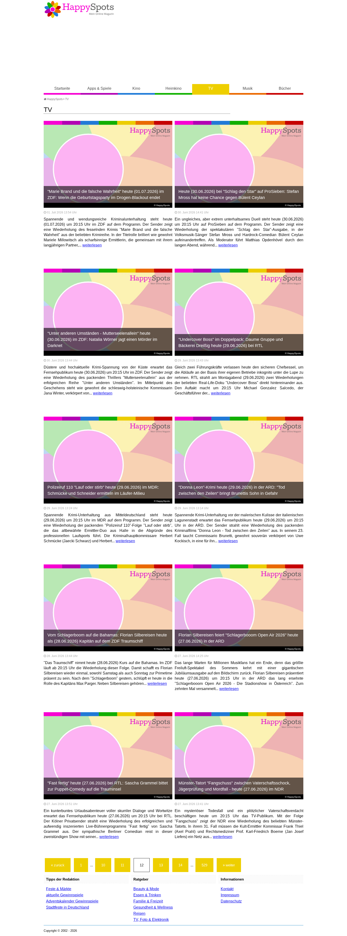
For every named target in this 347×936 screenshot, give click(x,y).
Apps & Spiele (99, 88)
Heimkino (173, 88)
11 (122, 865)
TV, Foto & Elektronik (151, 920)
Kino (136, 88)
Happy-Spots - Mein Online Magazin (79, 9)
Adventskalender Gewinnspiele (72, 901)
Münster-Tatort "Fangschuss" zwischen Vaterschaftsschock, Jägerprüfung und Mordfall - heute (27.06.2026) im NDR (234, 786)
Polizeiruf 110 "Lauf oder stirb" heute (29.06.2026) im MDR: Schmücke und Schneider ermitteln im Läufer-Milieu (103, 490)
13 (161, 865)
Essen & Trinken (147, 895)
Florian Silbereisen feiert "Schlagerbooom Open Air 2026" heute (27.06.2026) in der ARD (238, 638)
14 (180, 865)
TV (210, 88)
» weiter (229, 865)
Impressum (230, 895)
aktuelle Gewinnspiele (64, 895)
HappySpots (54, 99)
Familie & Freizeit (148, 901)
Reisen (139, 913)
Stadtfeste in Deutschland (67, 907)
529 (204, 865)
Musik (248, 88)
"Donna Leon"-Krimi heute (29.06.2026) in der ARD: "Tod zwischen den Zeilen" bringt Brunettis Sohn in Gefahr (231, 490)
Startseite (62, 88)
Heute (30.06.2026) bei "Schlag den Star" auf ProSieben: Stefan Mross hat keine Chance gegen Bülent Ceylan (238, 194)
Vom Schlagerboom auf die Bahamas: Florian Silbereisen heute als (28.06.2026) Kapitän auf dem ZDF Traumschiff (107, 638)
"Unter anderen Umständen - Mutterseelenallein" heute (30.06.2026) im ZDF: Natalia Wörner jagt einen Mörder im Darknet (102, 339)
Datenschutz (231, 901)
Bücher (285, 88)
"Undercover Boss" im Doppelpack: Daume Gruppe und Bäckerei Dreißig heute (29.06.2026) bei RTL (230, 342)
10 (103, 865)
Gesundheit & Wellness (153, 907)
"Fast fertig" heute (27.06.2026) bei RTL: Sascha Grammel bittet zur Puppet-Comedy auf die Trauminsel (107, 786)
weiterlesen (92, 245)
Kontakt (227, 889)
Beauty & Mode (146, 889)
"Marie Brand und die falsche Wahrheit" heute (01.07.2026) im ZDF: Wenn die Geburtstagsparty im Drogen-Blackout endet (105, 194)
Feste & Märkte (58, 889)
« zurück (57, 865)
